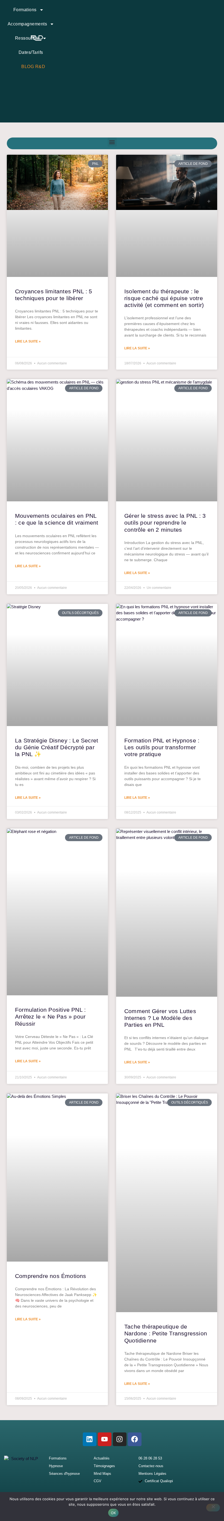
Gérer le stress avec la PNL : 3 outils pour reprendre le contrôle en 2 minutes (165, 523)
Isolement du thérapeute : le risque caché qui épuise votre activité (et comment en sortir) (164, 298)
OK (113, 1513)
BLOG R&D (33, 66)
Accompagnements (27, 24)
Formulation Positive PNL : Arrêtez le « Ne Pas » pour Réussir (50, 1016)
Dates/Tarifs (31, 52)
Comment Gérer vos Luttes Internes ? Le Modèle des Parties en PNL (160, 1018)
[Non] (213, 1507)
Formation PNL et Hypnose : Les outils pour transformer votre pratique (161, 747)
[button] (112, 142)
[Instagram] (119, 1439)
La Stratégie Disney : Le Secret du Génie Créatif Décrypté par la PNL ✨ (56, 747)
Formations (25, 9)
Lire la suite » (28, 341)
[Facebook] (135, 1439)
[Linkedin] (89, 1439)
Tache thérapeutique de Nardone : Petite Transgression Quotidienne (165, 1333)
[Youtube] (104, 1439)
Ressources (27, 38)
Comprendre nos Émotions (50, 1276)
